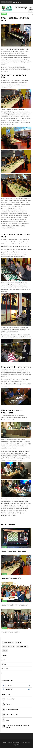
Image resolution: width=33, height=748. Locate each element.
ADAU (3, 660)
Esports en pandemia (12, 709)
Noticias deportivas (21, 7)
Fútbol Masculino (8, 646)
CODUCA (4, 664)
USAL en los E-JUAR (12, 715)
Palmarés (9, 704)
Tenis (5, 650)
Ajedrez (4, 13)
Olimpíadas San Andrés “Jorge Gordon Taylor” (17, 726)
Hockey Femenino (22, 646)
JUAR (3, 673)
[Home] (6, 8)
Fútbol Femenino (8, 643)
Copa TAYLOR (5, 668)
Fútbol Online (17, 2)
